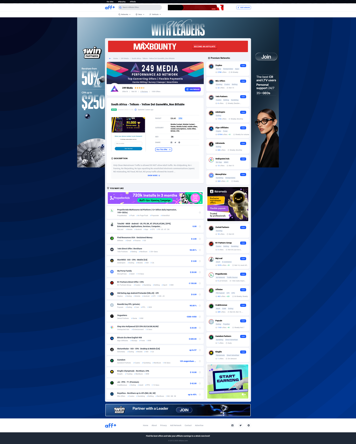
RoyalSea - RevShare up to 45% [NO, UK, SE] (136, 393)
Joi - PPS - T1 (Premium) (128, 382)
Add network (245, 7)
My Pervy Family (124, 271)
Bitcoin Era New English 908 (129, 337)
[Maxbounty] (178, 46)
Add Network (175, 425)
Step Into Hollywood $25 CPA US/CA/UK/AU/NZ (138, 326)
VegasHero (122, 315)
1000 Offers (156, 92)
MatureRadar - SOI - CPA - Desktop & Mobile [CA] (138, 349)
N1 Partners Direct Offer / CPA (130, 282)
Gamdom (121, 360)
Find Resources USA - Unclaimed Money (134, 237)
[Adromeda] (227, 204)
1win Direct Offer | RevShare (129, 249)
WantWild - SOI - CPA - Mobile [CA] (132, 260)
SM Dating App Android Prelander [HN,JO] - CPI (138, 293)
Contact (188, 425)
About (154, 425)
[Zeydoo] (227, 382)
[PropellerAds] (155, 198)
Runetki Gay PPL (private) (128, 304)
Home (115, 58)
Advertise (199, 425)
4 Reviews (144, 92)
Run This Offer (162, 150)
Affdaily (133, 2)
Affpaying (121, 2)
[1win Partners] (178, 410)
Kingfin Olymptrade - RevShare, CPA (133, 371)
